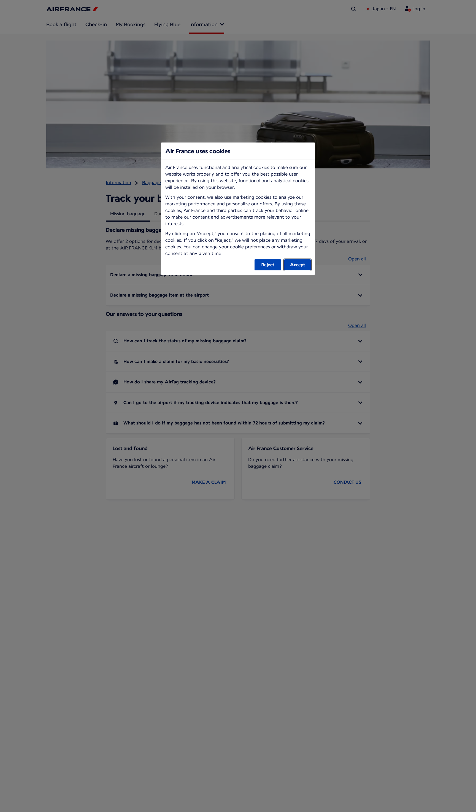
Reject (267, 264)
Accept (297, 264)
